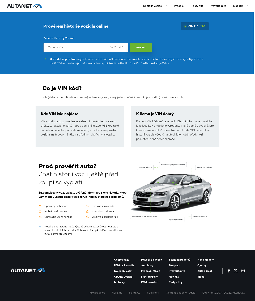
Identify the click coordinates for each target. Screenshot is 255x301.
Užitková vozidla (124, 265)
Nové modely (205, 259)
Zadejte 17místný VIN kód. (59, 38)
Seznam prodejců (179, 259)
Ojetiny (201, 265)
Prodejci (179, 5)
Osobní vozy (121, 259)
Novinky (174, 276)
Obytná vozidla (123, 276)
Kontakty (134, 292)
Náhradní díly (149, 276)
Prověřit (140, 47)
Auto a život (204, 271)
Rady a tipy (175, 282)
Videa (201, 276)
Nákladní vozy (122, 271)
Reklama (117, 292)
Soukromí (153, 292)
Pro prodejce (97, 292)
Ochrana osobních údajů (181, 292)
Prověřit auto (218, 5)
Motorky (119, 282)
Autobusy (147, 265)
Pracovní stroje (150, 271)
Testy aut (197, 5)
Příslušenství (149, 282)
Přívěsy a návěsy (151, 259)
